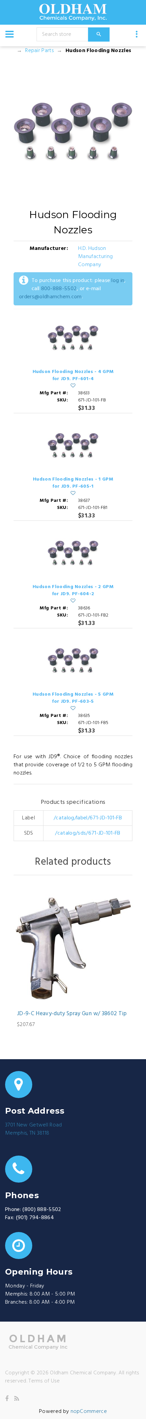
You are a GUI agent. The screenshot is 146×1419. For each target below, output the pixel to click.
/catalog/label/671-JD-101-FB (88, 818)
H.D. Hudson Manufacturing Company (95, 256)
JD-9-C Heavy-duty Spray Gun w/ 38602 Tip (72, 1013)
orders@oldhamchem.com (50, 297)
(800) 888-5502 (41, 1209)
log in (117, 280)
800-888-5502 (59, 288)
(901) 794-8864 (35, 1217)
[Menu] (9, 34)
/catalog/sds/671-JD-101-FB (87, 833)
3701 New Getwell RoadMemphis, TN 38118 (33, 1129)
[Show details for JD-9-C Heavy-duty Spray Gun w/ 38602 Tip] (73, 944)
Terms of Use (44, 1381)
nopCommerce (89, 1411)
